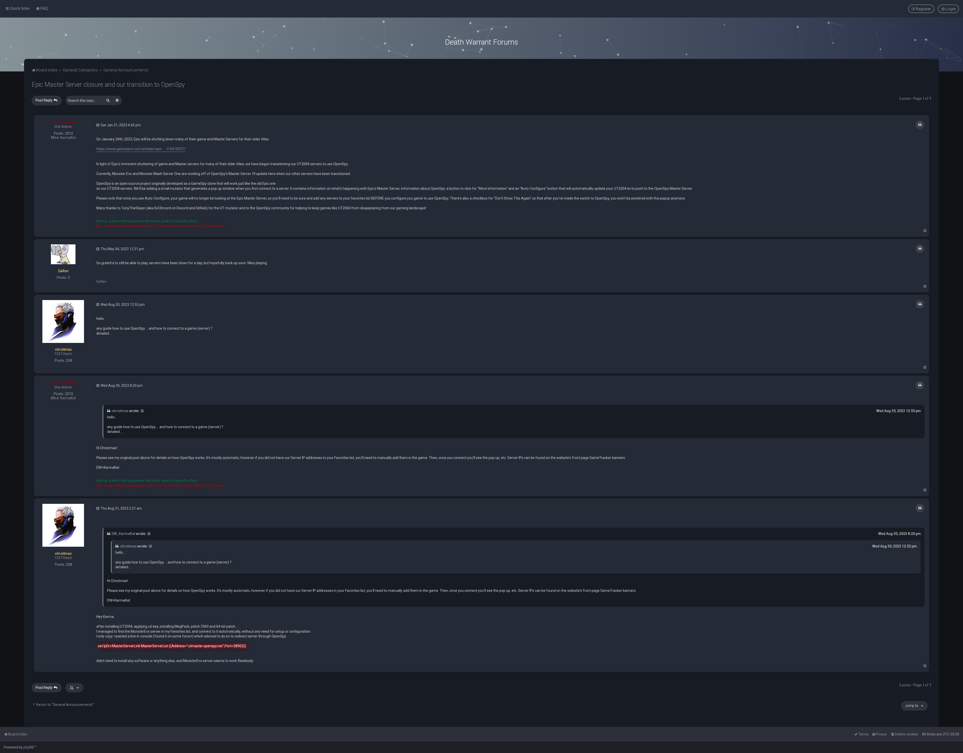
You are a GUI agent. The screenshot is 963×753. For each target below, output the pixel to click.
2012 (69, 133)
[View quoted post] (142, 411)
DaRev (63, 271)
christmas (63, 349)
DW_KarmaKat (63, 123)
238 (69, 360)
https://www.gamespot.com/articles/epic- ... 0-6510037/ (141, 149)
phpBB (28, 747)
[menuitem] (42, 8)
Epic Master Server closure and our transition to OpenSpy (108, 84)
